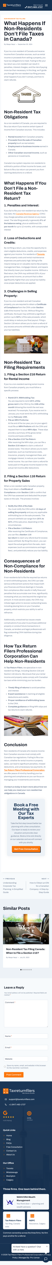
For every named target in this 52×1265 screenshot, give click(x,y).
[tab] (21, 969)
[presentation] (26, 929)
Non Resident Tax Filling (14, 18)
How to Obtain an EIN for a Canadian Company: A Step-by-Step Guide (39, 885)
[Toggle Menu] (46, 5)
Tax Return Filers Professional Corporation (24, 770)
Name (8, 1036)
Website (8, 1059)
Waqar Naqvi (10, 44)
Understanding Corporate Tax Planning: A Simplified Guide (13, 885)
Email (8, 1047)
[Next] (45, 941)
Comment (10, 1002)
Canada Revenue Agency (27, 214)
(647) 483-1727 (35, 7)
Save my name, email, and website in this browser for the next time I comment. (26, 1066)
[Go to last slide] (7, 941)
